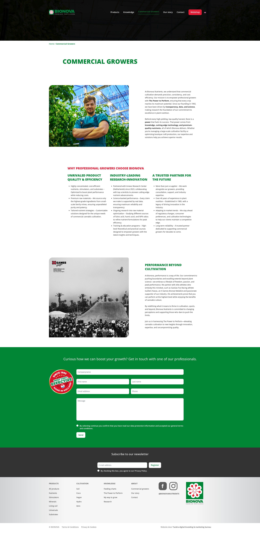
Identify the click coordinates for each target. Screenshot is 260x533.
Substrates (53, 514)
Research (108, 501)
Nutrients (53, 493)
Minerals (52, 501)
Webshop (195, 12)
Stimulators (54, 497)
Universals (53, 510)
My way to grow (110, 497)
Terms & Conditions (70, 527)
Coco (78, 493)
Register (155, 465)
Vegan (79, 497)
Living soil (53, 506)
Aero (78, 506)
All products (54, 489)
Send (80, 435)
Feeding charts (110, 489)
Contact (134, 497)
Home (51, 44)
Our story (135, 493)
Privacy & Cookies (88, 527)
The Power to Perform (113, 493)
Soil (78, 489)
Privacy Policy (141, 471)
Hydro (79, 501)
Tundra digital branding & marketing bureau (192, 527)
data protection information (142, 426)
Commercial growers (140, 489)
